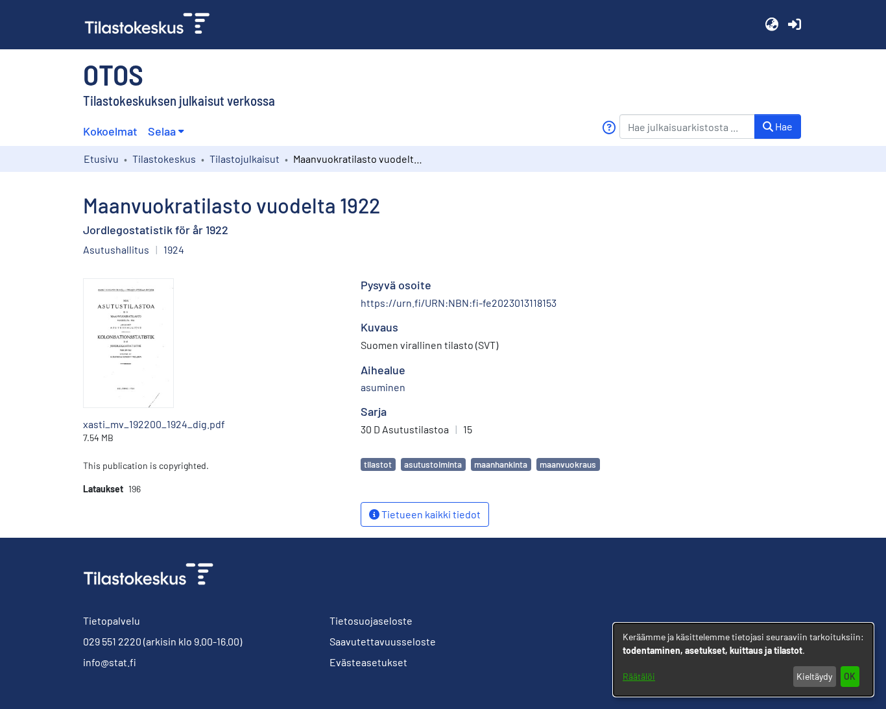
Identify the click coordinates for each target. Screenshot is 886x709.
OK (850, 676)
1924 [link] (173, 249)
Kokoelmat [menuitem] (110, 131)
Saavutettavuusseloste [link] (382, 641)
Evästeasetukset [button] (368, 662)
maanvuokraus (568, 464)
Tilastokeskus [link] (164, 158)
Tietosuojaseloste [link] (371, 620)
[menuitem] (166, 131)
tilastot (378, 464)
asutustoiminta (433, 464)
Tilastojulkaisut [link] (245, 158)
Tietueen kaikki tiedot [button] (430, 514)
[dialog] (743, 659)
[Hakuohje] (609, 127)
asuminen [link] (383, 387)
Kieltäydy (814, 676)
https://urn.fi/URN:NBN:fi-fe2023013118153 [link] (459, 302)
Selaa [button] (162, 131)
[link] (152, 25)
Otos (113, 73)
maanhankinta (500, 464)
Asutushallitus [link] (116, 249)
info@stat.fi (109, 662)
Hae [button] (783, 126)
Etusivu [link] (101, 158)
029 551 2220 (112, 641)
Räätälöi (639, 676)
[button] (771, 24)
